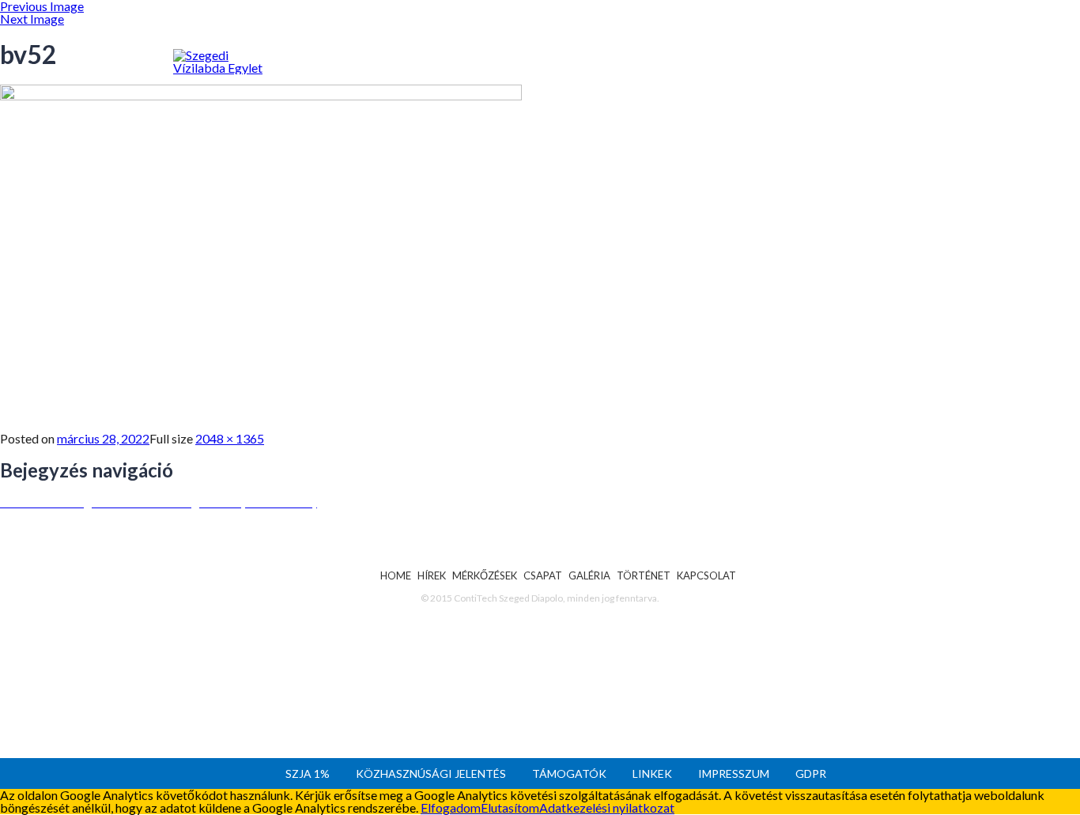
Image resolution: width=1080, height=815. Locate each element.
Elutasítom (510, 807)
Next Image (32, 18)
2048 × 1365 (229, 438)
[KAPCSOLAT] (783, 95)
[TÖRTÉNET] (687, 96)
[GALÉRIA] (601, 99)
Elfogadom (451, 807)
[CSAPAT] (525, 100)
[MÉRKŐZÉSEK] (427, 102)
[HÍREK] (338, 108)
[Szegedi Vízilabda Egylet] (235, 68)
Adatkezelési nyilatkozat (606, 807)
